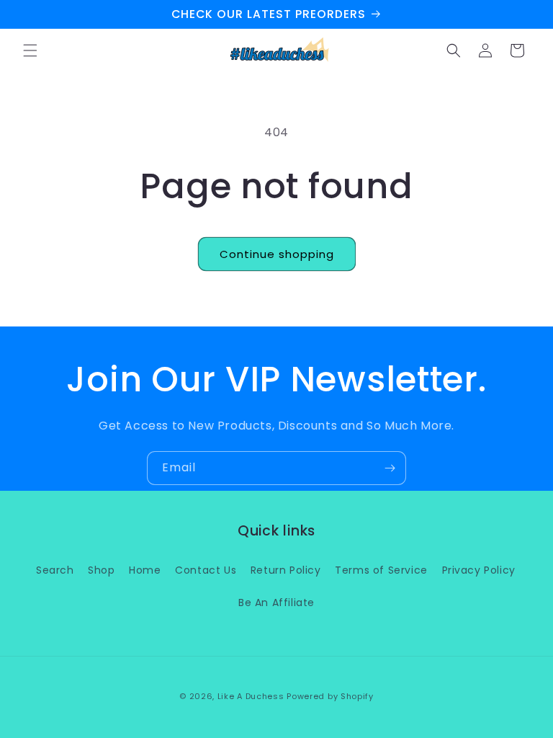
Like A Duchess (250, 696)
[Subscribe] (389, 468)
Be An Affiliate (276, 602)
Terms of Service (381, 570)
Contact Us (205, 570)
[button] (30, 50)
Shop (101, 570)
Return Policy (286, 570)
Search (55, 570)
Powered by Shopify (330, 696)
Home (145, 570)
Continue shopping (277, 254)
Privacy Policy (479, 570)
